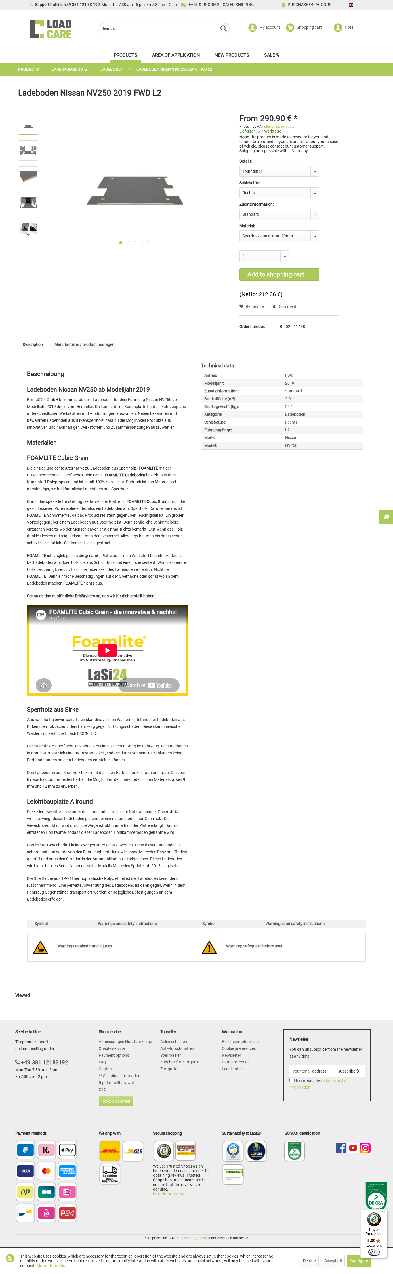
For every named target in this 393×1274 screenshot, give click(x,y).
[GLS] (133, 1151)
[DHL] (110, 1151)
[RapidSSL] (186, 1152)
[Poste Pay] (25, 1192)
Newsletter (231, 1055)
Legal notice (232, 1069)
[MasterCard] (46, 1171)
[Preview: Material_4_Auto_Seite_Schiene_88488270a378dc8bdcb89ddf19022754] (28, 228)
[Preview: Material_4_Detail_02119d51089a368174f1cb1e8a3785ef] (28, 176)
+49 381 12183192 (44, 1062)
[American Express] (67, 1171)
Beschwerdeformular (240, 1041)
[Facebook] (341, 1148)
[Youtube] (353, 1148)
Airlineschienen (173, 1041)
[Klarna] (46, 1150)
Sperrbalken (171, 1055)
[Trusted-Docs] (164, 1152)
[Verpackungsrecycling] (233, 1161)
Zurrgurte (168, 1069)
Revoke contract (116, 1101)
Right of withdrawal (116, 1082)
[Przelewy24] (67, 1213)
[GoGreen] (233, 1184)
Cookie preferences (239, 1048)
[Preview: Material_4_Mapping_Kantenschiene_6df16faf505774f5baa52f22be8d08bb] (28, 150)
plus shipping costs (279, 127)
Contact (106, 1069)
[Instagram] (365, 1148)
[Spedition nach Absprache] (110, 1174)
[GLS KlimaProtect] (256, 1161)
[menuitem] (164, 29)
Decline (309, 1260)
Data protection (236, 1062)
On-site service (112, 1048)
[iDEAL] (67, 1192)
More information (168, 1193)
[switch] (374, 1252)
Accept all (333, 1260)
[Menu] (383, 1212)
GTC (102, 1089)
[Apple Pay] (67, 1150)
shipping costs (195, 1238)
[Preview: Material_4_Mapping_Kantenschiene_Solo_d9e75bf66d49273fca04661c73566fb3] (28, 125)
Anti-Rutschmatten (177, 1048)
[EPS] (46, 1213)
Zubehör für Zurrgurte (179, 1062)
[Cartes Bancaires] (46, 1192)
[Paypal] (25, 1150)
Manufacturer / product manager (84, 344)
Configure (359, 1260)
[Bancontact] (25, 1213)
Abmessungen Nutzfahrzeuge (125, 1041)
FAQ (102, 1062)
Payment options (114, 1055)
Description (33, 344)
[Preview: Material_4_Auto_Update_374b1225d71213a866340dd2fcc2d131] (28, 202)
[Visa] (25, 1171)
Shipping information (121, 1075)
